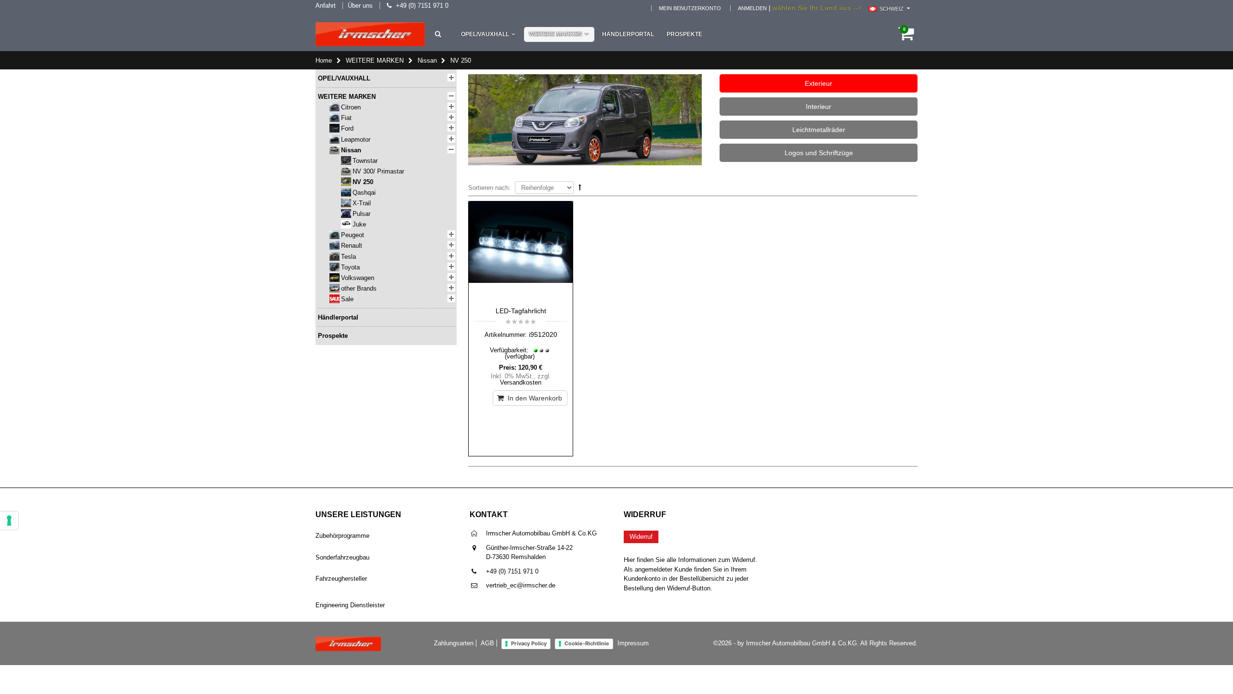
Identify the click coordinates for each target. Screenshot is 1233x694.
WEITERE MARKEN (555, 34)
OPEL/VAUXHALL (485, 34)
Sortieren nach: (489, 188)
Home (323, 60)
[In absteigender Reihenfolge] (580, 187)
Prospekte (684, 34)
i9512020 (543, 334)
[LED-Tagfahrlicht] (521, 251)
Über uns (360, 5)
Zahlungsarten (453, 643)
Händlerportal (628, 34)
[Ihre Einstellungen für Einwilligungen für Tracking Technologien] (9, 520)
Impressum (633, 643)
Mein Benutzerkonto (690, 8)
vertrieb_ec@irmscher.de (520, 585)
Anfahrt (325, 5)
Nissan (427, 60)
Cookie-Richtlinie (586, 643)
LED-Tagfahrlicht (521, 311)
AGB (487, 643)
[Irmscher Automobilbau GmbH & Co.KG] (370, 34)
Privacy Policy (529, 643)
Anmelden (752, 8)
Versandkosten (520, 382)
